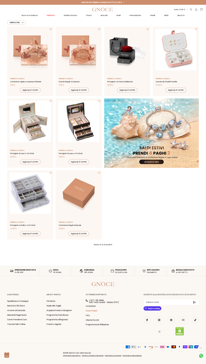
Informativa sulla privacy (72, 356)
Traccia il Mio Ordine (16, 324)
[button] (30, 16)
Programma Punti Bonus (57, 315)
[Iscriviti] (194, 302)
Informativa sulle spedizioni (132, 356)
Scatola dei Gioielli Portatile (166, 82)
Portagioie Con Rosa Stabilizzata (120, 82)
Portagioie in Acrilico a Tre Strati (22, 225)
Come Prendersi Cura (17, 319)
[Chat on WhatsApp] (201, 355)
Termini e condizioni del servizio (93, 356)
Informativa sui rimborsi (113, 356)
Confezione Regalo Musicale (70, 225)
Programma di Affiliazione (97, 324)
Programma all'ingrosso (57, 319)
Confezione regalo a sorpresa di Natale (25, 82)
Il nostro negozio (53, 324)
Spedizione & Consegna (17, 301)
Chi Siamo (50, 301)
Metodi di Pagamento (17, 315)
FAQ (88, 315)
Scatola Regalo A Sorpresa (69, 82)
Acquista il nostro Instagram (59, 310)
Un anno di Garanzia (16, 310)
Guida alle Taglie (53, 305)
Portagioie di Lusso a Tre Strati (22, 153)
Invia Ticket (91, 310)
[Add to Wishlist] (50, 29)
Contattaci (91, 306)
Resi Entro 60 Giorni (16, 305)
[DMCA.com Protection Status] (179, 331)
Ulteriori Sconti (92, 320)
